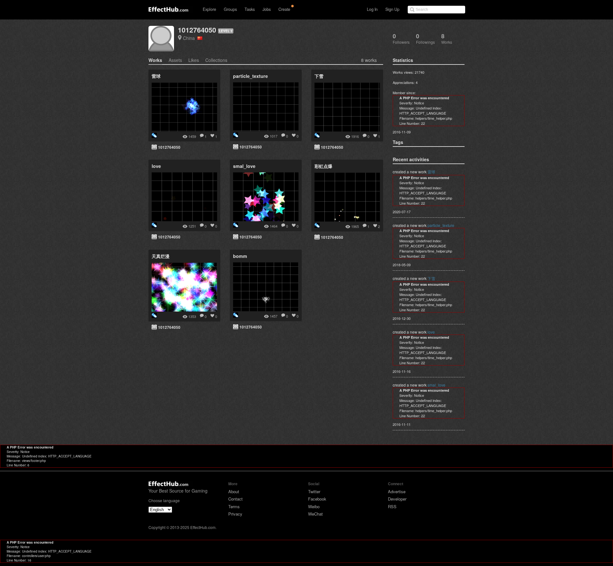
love (431, 332)
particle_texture (441, 225)
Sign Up (392, 9)
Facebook (317, 499)
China (190, 37)
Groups (230, 9)
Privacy (235, 514)
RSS (392, 506)
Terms (234, 506)
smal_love (436, 385)
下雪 (431, 278)
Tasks (250, 9)
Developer (397, 499)
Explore (209, 9)
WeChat (315, 514)
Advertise (396, 491)
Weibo (314, 506)
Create (284, 9)
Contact (235, 499)
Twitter (314, 491)
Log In (372, 9)
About (233, 491)
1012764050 (197, 30)
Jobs (266, 9)
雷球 (431, 171)
